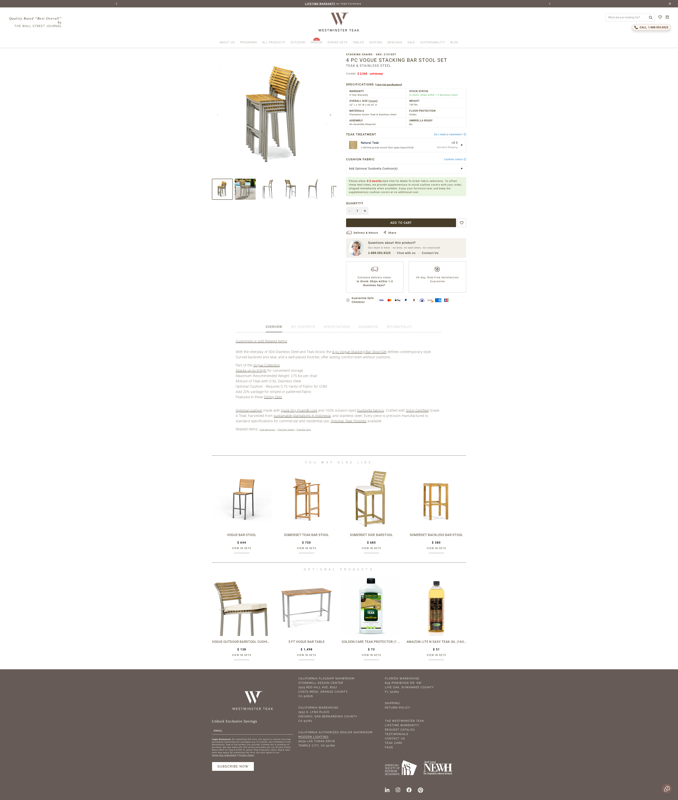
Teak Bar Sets (303, 429)
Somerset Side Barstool (371, 535)
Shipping (392, 703)
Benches (395, 42)
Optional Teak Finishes (349, 421)
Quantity (355, 203)
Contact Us (430, 252)
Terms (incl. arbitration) (224, 755)
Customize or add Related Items (261, 341)
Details (373, 101)
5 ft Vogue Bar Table (307, 642)
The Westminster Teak (404, 720)
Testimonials (396, 734)
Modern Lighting (313, 736)
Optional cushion (249, 410)
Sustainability (432, 42)
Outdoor (298, 42)
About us (227, 42)
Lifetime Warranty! (402, 725)
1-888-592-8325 (379, 252)
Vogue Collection (266, 365)
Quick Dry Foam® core (299, 410)
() (374, 84)
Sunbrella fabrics (370, 410)
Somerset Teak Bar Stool (306, 535)
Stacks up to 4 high (251, 370)
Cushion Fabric (360, 159)
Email (218, 730)
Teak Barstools (267, 429)
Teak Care (393, 743)
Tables (358, 42)
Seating (375, 42)
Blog (454, 42)
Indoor (316, 42)
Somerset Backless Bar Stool (436, 535)
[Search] (650, 17)
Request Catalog (400, 729)
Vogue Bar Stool (241, 535)
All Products (273, 42)
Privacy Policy (246, 755)
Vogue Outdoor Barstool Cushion (242, 642)
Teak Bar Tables (286, 429)
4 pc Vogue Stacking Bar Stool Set (359, 352)
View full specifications (388, 84)
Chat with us (406, 252)
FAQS (389, 747)
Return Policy (397, 707)
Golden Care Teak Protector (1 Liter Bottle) (371, 642)
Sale (411, 42)
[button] (116, 3)
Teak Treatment (361, 134)
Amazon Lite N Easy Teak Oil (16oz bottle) (436, 642)
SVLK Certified (417, 410)
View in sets (241, 548)
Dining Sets (337, 42)
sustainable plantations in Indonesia (302, 416)
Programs (248, 42)
